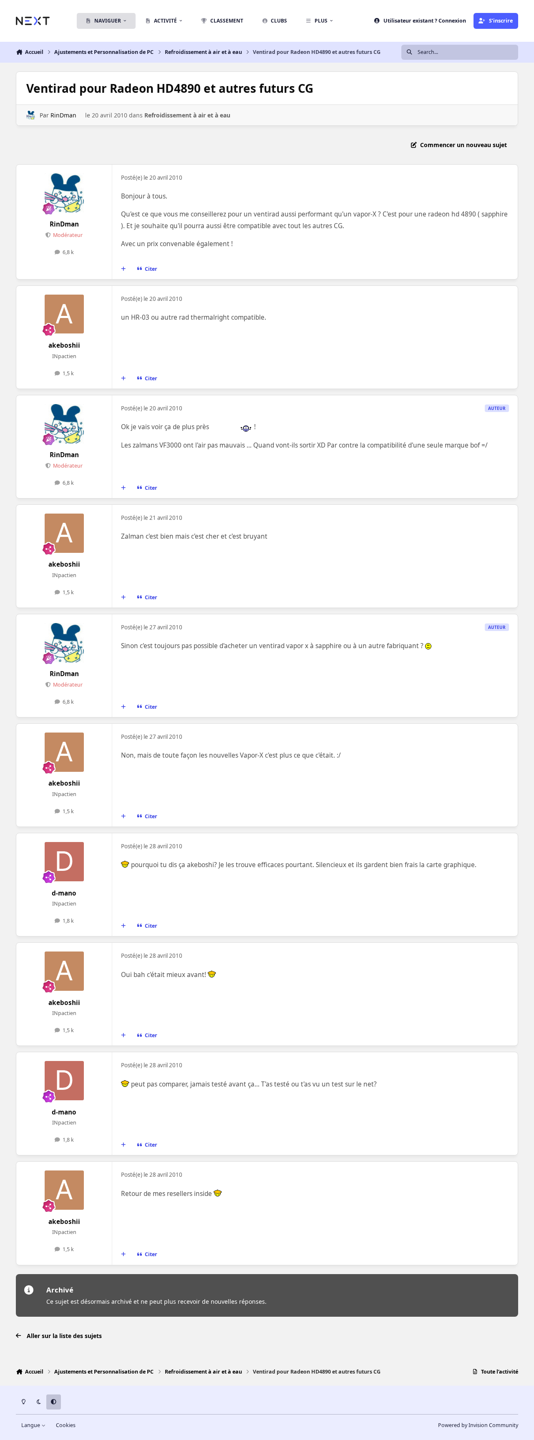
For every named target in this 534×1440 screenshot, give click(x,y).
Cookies (66, 1425)
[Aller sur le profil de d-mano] (64, 861)
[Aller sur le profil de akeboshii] (64, 314)
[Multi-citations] (123, 269)
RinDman (63, 115)
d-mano (64, 893)
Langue (31, 1425)
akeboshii (64, 345)
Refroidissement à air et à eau (187, 115)
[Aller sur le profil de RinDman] (30, 115)
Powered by (478, 1425)
